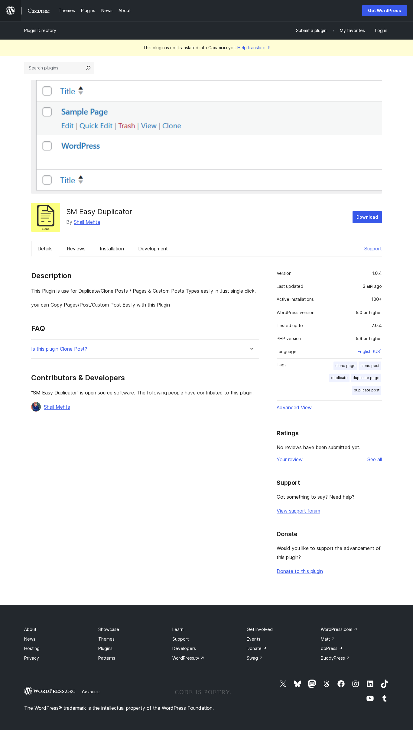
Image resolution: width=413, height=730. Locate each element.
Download (367, 217)
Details (45, 249)
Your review (290, 459)
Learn (178, 629)
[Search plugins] (88, 68)
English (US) (370, 351)
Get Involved (260, 629)
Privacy (31, 658)
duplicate (339, 377)
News (29, 639)
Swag (255, 658)
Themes (106, 639)
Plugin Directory (40, 30)
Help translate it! (253, 47)
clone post (369, 365)
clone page (345, 365)
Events (253, 639)
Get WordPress (384, 10)
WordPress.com (339, 629)
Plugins (105, 648)
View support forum (298, 511)
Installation (112, 249)
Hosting (32, 648)
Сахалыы (91, 691)
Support (373, 249)
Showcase (108, 629)
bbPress (332, 648)
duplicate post (366, 390)
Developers (184, 648)
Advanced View (294, 407)
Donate (257, 648)
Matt (328, 639)
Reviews (76, 249)
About (30, 629)
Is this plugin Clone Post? (59, 349)
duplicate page (366, 377)
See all (374, 459)
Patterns (106, 658)
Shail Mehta (87, 222)
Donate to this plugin (300, 571)
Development (153, 249)
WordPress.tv (188, 658)
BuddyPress (335, 658)
